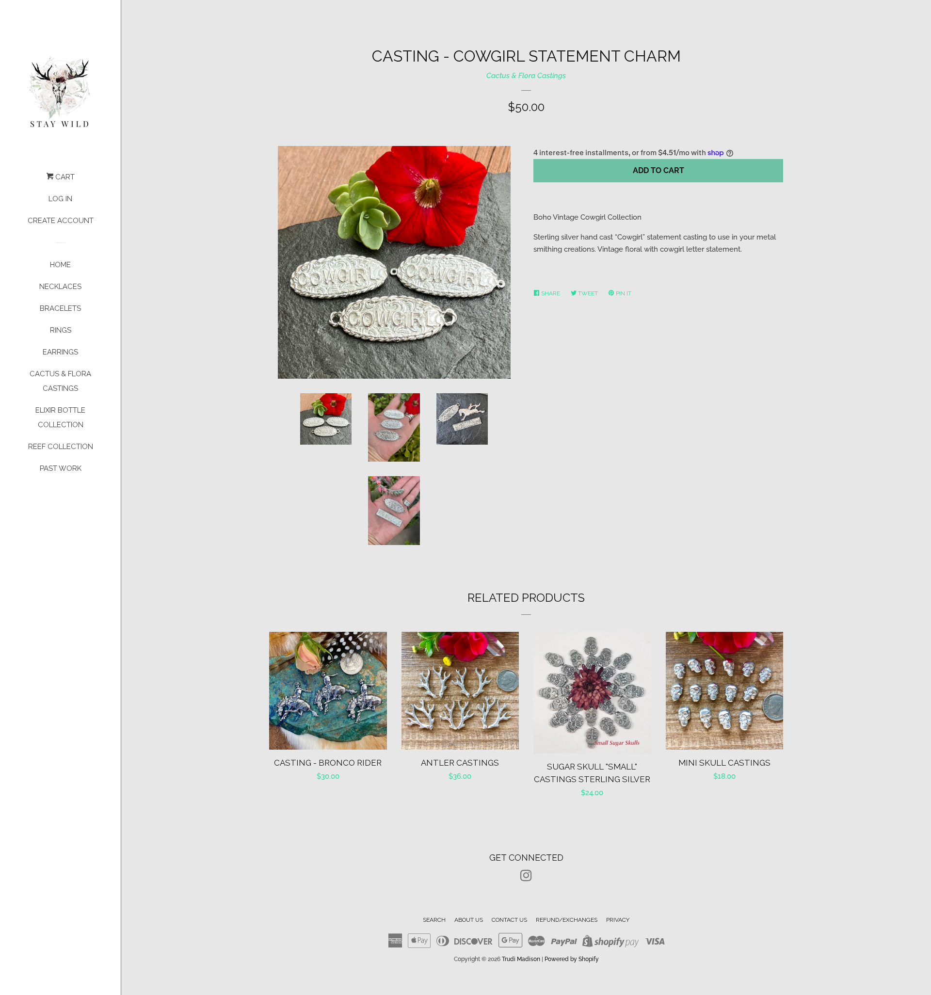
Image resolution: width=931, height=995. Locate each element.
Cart (64, 177)
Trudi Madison (521, 959)
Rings (60, 330)
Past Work (60, 468)
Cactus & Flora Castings (60, 381)
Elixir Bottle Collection (60, 417)
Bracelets (60, 308)
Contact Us (509, 919)
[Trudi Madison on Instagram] (526, 877)
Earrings (60, 352)
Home (60, 264)
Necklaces (60, 286)
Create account (61, 220)
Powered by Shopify (572, 959)
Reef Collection (60, 446)
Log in (60, 198)
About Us (468, 919)
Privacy (617, 919)
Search (434, 919)
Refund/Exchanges (566, 919)
